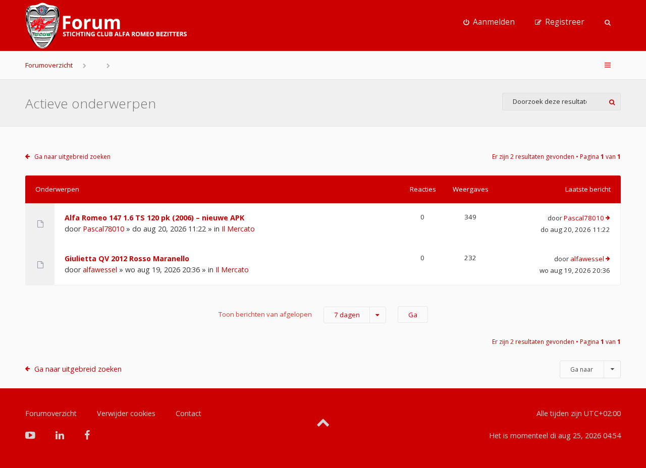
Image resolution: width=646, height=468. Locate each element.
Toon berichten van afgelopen (289, 314)
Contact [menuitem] (188, 413)
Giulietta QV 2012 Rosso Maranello (127, 258)
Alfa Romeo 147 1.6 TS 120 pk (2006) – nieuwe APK (154, 217)
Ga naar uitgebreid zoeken (72, 156)
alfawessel (100, 269)
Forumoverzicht (49, 65)
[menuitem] (489, 22)
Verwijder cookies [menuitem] (126, 413)
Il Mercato (238, 228)
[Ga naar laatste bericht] (608, 218)
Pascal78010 (103, 228)
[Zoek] (612, 101)
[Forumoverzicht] (106, 26)
